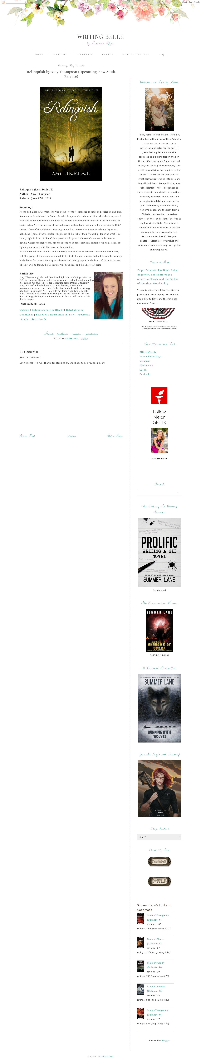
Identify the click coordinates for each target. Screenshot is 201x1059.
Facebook (41, 314)
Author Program (136, 54)
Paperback (84, 314)
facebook (62, 333)
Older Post (115, 436)
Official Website (148, 352)
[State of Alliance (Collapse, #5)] (142, 990)
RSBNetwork (146, 365)
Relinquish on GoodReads (47, 309)
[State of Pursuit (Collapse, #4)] (142, 967)
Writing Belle (100, 36)
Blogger (166, 1040)
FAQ (161, 54)
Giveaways (85, 54)
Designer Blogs (106, 1057)
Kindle (25, 319)
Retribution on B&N (62, 314)
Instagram (144, 361)
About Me (60, 54)
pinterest (92, 333)
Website (24, 309)
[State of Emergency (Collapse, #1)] (142, 919)
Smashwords (39, 319)
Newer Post (27, 436)
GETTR (143, 369)
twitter (77, 333)
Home (39, 54)
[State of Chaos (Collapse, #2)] (142, 943)
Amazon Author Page (150, 356)
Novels (108, 54)
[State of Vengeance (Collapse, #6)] (142, 1014)
